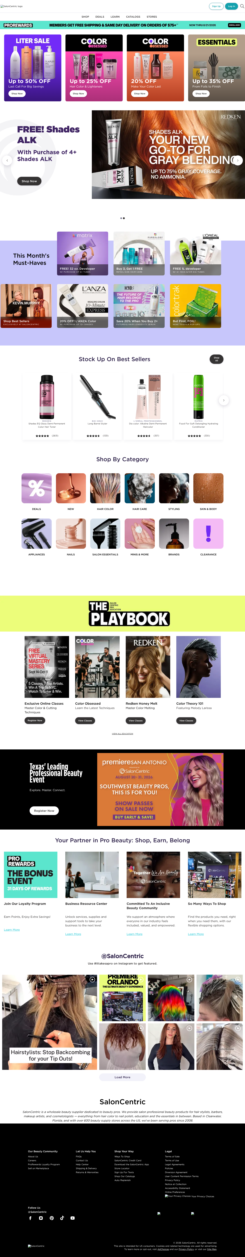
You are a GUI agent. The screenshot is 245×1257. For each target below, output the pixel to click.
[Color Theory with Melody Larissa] (198, 667)
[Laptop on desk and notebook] (92, 875)
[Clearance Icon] (208, 534)
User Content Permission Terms (182, 1176)
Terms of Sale (172, 1156)
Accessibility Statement (177, 1188)
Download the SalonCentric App (131, 1164)
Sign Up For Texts (124, 1172)
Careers (32, 1160)
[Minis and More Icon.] (140, 534)
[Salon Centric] (12, 6)
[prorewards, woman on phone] (30, 875)
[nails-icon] (71, 534)
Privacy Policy (172, 1180)
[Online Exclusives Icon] (174, 534)
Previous (7, 160)
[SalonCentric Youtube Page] (72, 1218)
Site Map (211, 1249)
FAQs (79, 1156)
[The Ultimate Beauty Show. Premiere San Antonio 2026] (160, 789)
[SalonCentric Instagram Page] (41, 1218)
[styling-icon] (174, 488)
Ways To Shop (122, 1156)
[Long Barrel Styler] (97, 397)
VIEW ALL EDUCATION (122, 734)
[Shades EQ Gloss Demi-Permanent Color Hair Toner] (47, 397)
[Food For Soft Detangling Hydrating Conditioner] (198, 397)
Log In (231, 6)
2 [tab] (124, 218)
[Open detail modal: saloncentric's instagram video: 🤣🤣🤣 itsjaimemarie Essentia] (219, 1046)
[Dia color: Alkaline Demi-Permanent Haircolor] (148, 397)
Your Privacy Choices (202, 1196)
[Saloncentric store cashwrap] (214, 875)
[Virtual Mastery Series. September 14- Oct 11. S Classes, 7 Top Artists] (47, 667)
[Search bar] (242, 6)
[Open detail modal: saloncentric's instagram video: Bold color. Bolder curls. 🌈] (171, 998)
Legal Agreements (174, 1164)
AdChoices (163, 1249)
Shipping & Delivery (86, 1168)
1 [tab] (121, 218)
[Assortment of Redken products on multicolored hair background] (168, 154)
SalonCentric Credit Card (127, 1160)
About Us (33, 1156)
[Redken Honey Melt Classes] (148, 667)
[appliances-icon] (37, 534)
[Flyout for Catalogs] (133, 19)
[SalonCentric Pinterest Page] (52, 1218)
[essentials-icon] (105, 534)
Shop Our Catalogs (124, 1176)
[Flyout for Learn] (115, 19)
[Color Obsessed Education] (97, 667)
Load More (114, 1078)
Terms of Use (172, 1160)
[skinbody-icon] (208, 488)
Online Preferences (175, 1192)
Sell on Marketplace (38, 1168)
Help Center (82, 1164)
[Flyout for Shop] (85, 19)
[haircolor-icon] (105, 488)
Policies (169, 1168)
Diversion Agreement (176, 1172)
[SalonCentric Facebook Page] (30, 1218)
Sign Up (216, 6)
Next (238, 160)
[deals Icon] (37, 488)
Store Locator (121, 1168)
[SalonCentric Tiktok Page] (62, 1218)
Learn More (12, 929)
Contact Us (82, 1160)
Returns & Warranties (87, 1172)
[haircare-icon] (140, 488)
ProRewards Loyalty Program (44, 1164)
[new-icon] (71, 488)
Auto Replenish (122, 1180)
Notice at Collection (175, 1184)
